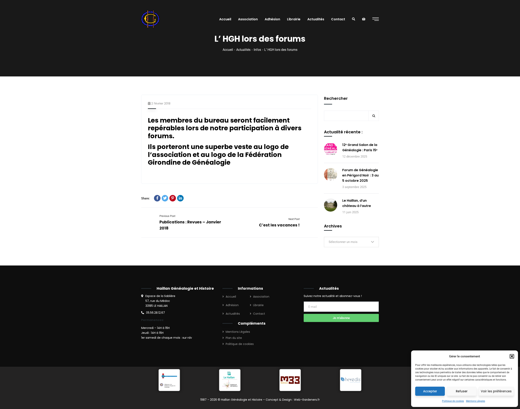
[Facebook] (157, 198)
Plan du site (234, 338)
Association (261, 297)
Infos (257, 50)
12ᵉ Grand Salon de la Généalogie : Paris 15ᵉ (359, 147)
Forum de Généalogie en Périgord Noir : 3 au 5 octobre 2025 (360, 175)
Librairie (258, 305)
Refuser (462, 391)
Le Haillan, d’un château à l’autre (356, 203)
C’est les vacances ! (279, 225)
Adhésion (232, 305)
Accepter (430, 391)
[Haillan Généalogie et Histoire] (151, 19)
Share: (145, 198)
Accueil (228, 50)
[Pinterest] (172, 198)
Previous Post (167, 216)
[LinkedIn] (180, 198)
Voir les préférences (496, 391)
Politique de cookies (453, 401)
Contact (259, 314)
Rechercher (336, 98)
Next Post (294, 219)
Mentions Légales (475, 401)
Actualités (243, 50)
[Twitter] (165, 198)
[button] (512, 356)
